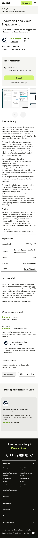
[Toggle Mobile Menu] (35, 3)
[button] (17, 463)
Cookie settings (7, 533)
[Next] (23, 115)
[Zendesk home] (6, 3)
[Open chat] (33, 533)
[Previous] (15, 115)
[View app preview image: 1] (15, 98)
